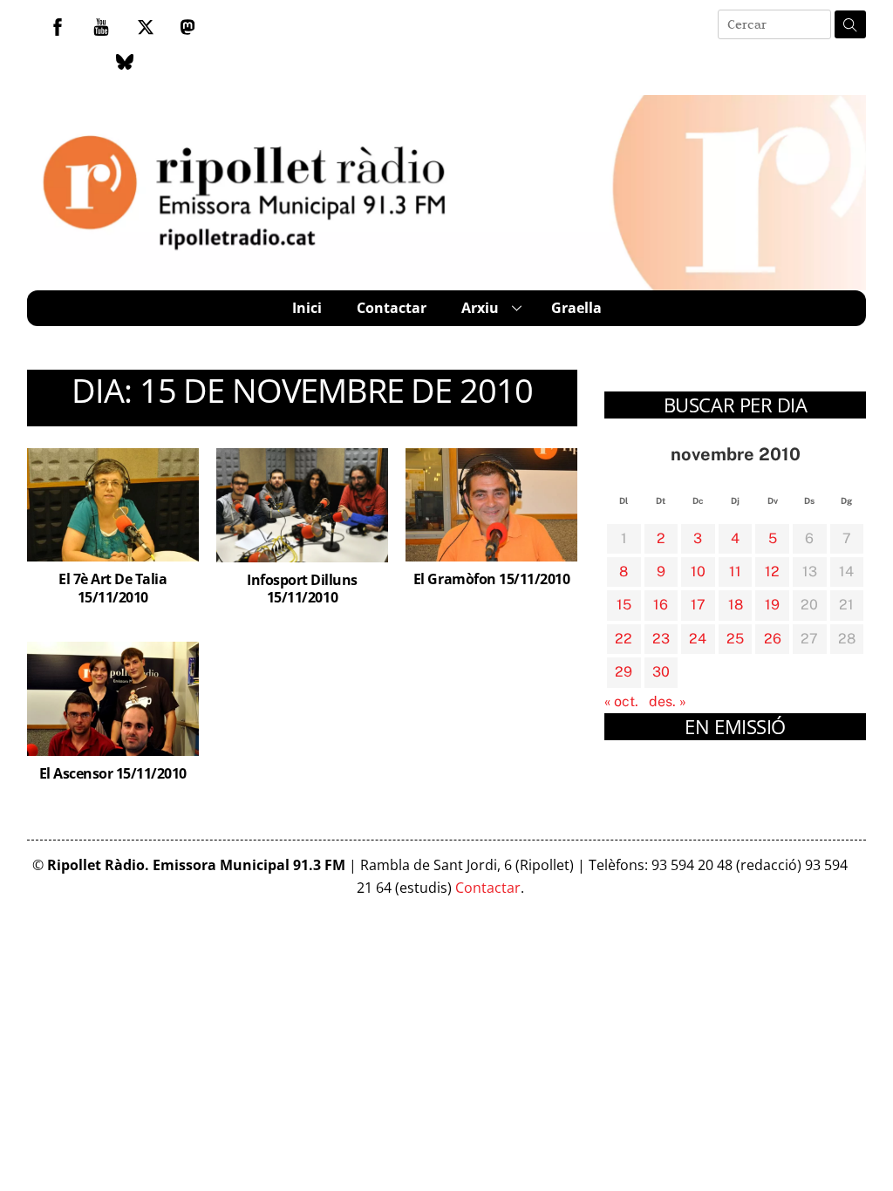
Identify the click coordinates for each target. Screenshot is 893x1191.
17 (698, 604)
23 (661, 638)
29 (623, 672)
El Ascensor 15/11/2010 (113, 773)
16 (660, 604)
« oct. (621, 701)
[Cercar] (850, 24)
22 (623, 638)
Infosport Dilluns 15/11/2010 (302, 589)
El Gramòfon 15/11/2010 (491, 579)
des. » (667, 701)
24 (697, 638)
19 (772, 604)
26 (772, 638)
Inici (307, 307)
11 (735, 571)
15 (624, 604)
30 (661, 672)
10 (698, 571)
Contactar (391, 307)
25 (735, 638)
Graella (576, 307)
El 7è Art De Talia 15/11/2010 (112, 588)
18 (735, 604)
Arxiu (480, 307)
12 (772, 571)
